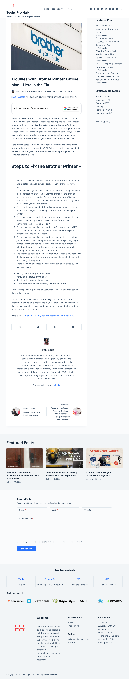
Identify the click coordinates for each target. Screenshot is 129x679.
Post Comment (26, 549)
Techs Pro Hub (17, 12)
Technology (57, 9)
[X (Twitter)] (94, 9)
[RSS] (117, 9)
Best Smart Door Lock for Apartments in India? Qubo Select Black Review (22, 475)
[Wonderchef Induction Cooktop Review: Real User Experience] (64, 458)
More (70, 9)
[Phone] (102, 9)
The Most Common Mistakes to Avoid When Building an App (107, 41)
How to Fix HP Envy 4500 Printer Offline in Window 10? (48, 315)
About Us (102, 622)
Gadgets (68, 91)
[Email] (113, 9)
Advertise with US (107, 626)
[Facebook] (91, 9)
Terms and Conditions (108, 636)
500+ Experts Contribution (50, 584)
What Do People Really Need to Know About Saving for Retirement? (106, 54)
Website (87, 510)
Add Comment (26, 518)
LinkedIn (56, 385)
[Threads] (110, 9)
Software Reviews (79, 584)
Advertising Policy (107, 639)
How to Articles (108, 584)
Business (100, 96)
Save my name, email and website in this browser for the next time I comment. (51, 542)
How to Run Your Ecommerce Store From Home (107, 29)
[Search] (122, 9)
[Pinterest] (55, 327)
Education (100, 100)
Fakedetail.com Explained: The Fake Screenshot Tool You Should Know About (108, 76)
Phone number (74, 626)
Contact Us (103, 629)
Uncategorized (103, 113)
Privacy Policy (105, 642)
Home (46, 9)
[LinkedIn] (106, 9)
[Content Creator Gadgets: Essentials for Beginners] (104, 458)
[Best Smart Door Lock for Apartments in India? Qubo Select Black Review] (24, 458)
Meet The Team (105, 632)
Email (55, 510)
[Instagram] (98, 9)
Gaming (99, 106)
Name (22, 510)
